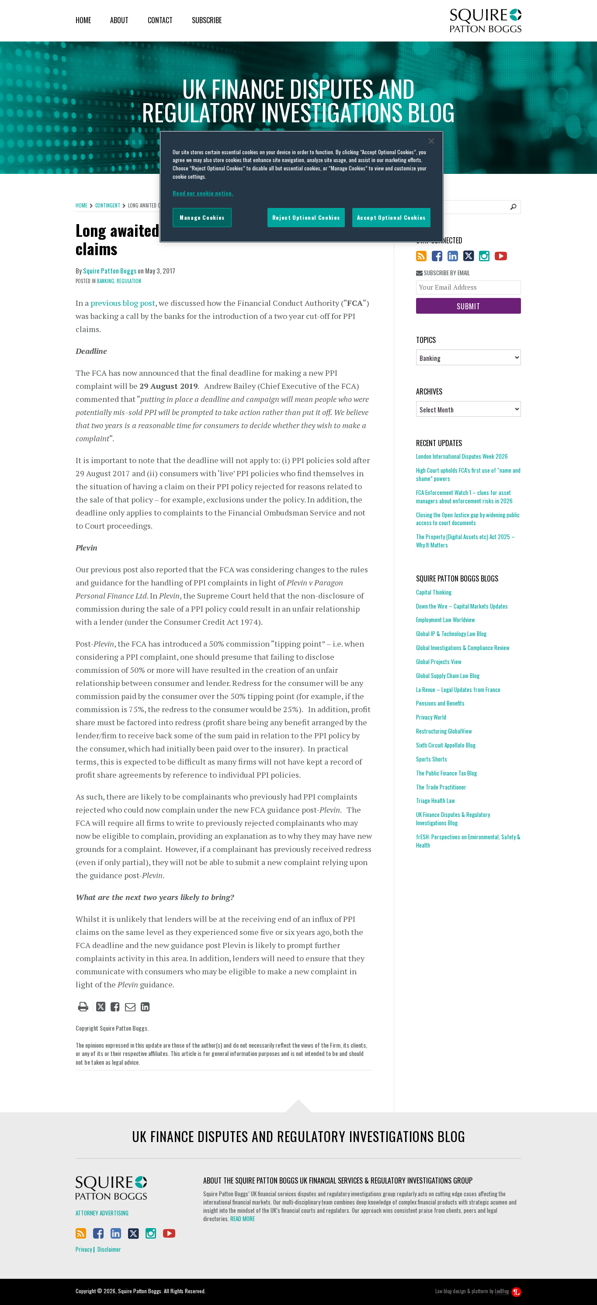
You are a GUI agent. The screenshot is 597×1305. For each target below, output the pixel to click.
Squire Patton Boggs (485, 21)
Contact (160, 20)
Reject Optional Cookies (306, 217)
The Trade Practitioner (441, 786)
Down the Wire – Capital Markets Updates (462, 606)
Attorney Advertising (102, 1212)
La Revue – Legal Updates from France (458, 689)
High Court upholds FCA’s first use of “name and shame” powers (468, 474)
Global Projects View (439, 661)
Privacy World (431, 717)
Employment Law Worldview (445, 619)
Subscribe (207, 20)
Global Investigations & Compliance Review (463, 647)
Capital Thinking (433, 592)
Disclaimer (109, 1249)
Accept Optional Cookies (391, 217)
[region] (302, 186)
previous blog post (122, 303)
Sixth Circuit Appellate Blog (446, 745)
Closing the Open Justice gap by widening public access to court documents (468, 518)
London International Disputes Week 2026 (462, 456)
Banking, (106, 280)
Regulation (129, 280)
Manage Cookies (202, 217)
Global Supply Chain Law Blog (447, 675)
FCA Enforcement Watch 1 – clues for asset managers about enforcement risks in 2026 (464, 496)
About (119, 20)
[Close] (431, 141)
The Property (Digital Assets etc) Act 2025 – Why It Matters (465, 540)
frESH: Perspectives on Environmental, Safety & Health (468, 840)
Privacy (84, 1249)
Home (83, 20)
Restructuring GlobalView (444, 731)
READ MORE (242, 1218)
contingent (107, 205)
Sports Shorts (431, 759)
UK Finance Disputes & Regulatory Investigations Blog (453, 818)
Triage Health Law (435, 800)
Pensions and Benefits (440, 703)
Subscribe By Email (446, 273)
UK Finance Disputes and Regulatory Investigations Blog (298, 1136)
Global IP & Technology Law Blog (451, 633)
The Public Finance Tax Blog (446, 772)
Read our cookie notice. (203, 193)
